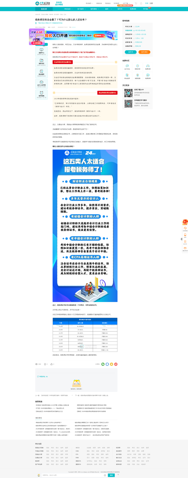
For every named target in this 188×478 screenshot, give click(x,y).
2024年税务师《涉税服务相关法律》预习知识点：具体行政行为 (55, 429)
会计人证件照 (41, 84)
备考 (62, 447)
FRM (77, 457)
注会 (138, 464)
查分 (57, 447)
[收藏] (45, 364)
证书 (144, 457)
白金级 (89, 447)
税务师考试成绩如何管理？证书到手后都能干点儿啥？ (91, 425)
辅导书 (120, 9)
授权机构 (89, 464)
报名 (47, 447)
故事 (142, 451)
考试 (52, 447)
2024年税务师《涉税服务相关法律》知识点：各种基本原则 (93, 432)
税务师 (44, 9)
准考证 (103, 451)
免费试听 (133, 9)
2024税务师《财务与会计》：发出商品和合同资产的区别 (92, 435)
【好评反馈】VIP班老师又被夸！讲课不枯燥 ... (55, 395)
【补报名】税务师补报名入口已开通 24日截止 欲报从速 (52, 405)
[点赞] (51, 364)
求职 (138, 451)
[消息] (141, 2)
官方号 (185, 244)
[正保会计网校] (42, 3)
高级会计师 (38, 454)
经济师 (118, 447)
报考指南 (41, 95)
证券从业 (119, 461)
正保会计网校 (44, 14)
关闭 (57, 59)
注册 (151, 3)
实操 (148, 454)
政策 (103, 447)
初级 (128, 464)
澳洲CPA (78, 464)
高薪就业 (108, 3)
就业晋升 (119, 451)
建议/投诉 (185, 250)
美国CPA (78, 461)
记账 (139, 454)
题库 (106, 9)
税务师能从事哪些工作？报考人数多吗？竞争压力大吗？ (92, 422)
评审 (66, 454)
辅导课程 (144, 52)
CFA (77, 454)
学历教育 (116, 3)
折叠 (181, 239)
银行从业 (119, 457)
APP (185, 237)
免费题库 (41, 73)
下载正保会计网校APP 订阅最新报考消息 (50, 23)
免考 (99, 447)
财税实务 (99, 3)
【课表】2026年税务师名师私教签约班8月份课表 (91, 411)
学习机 (145, 9)
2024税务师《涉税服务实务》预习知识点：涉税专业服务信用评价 (95, 429)
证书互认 (89, 461)
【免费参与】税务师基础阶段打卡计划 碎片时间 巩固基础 (93, 408)
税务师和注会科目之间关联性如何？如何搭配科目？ (51, 425)
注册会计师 (38, 457)
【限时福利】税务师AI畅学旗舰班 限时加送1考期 (91, 405)
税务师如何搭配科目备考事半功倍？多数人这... (95, 395)
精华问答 (119, 464)
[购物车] (136, 2)
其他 (61, 14)
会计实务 (119, 454)
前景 (94, 447)
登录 (146, 3)
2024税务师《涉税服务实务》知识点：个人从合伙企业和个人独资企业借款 (58, 432)
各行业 (129, 454)
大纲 (133, 461)
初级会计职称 (39, 447)
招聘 (128, 451)
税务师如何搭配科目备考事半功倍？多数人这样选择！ (52, 435)
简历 (133, 451)
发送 (111, 475)
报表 (144, 454)
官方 (88, 457)
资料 (108, 447)
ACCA (77, 447)
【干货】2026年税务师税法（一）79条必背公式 (49, 408)
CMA (77, 451)
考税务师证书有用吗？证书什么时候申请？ (49, 422)
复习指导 (80, 9)
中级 (133, 464)
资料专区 (41, 62)
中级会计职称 (39, 451)
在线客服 (185, 230)
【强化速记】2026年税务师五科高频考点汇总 (49, 411)
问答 (134, 454)
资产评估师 (38, 464)
